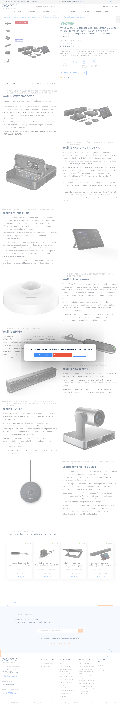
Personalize (79, 355)
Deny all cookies (62, 355)
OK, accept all (44, 355)
